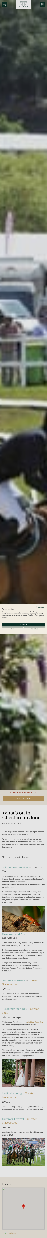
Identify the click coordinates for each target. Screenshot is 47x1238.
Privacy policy (40, 607)
